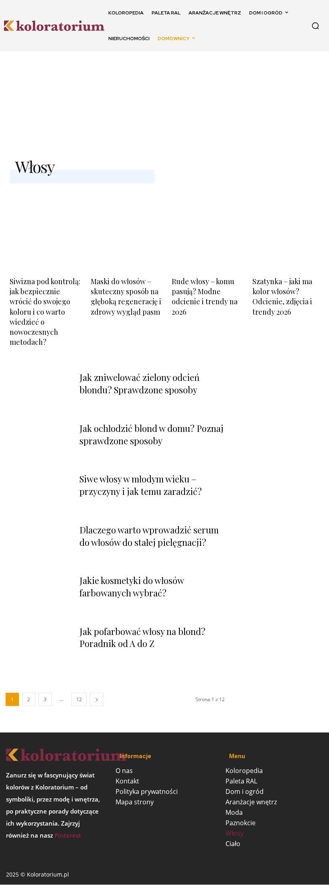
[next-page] (97, 699)
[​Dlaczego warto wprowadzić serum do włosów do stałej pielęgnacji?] (38, 545)
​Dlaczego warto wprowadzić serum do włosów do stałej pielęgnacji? (149, 536)
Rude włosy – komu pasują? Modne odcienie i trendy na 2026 (205, 297)
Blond (34, 102)
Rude (260, 102)
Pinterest (68, 835)
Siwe (295, 102)
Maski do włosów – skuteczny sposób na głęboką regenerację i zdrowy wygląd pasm (126, 297)
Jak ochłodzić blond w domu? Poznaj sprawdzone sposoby (151, 434)
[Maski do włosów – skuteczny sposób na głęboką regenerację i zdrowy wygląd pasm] (124, 226)
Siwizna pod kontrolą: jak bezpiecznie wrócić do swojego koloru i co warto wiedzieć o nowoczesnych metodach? (45, 312)
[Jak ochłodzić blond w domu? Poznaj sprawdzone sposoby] (38, 443)
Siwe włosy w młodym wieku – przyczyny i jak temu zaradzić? (140, 485)
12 (79, 699)
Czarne (124, 102)
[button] (315, 25)
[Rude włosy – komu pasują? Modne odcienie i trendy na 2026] (205, 226)
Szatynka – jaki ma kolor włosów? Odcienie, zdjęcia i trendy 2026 (282, 297)
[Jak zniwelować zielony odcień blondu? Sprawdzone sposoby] (38, 392)
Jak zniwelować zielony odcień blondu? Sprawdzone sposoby (139, 383)
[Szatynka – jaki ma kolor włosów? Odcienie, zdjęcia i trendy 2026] (285, 226)
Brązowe (78, 102)
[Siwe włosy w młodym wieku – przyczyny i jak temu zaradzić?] (38, 494)
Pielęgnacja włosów (194, 102)
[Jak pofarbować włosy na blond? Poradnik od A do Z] (38, 646)
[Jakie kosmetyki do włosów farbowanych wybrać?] (38, 595)
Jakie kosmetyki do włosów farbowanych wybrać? (131, 586)
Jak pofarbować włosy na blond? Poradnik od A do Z (142, 637)
